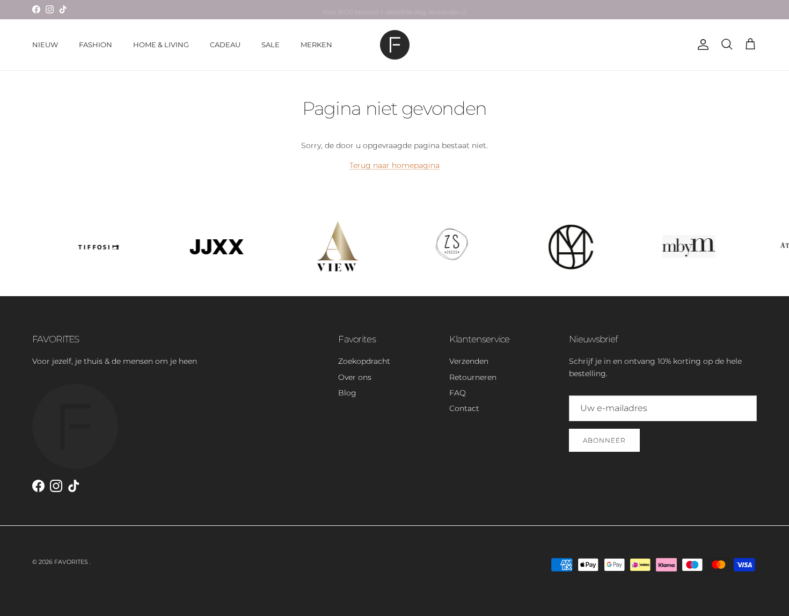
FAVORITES (72, 562)
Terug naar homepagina (394, 165)
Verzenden (468, 361)
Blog (347, 393)
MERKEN (316, 44)
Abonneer (604, 440)
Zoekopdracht (364, 361)
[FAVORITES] (395, 45)
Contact (464, 408)
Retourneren (472, 377)
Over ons (354, 377)
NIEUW (45, 44)
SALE (270, 44)
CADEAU (225, 44)
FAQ (457, 393)
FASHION (95, 44)
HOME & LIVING (161, 44)
